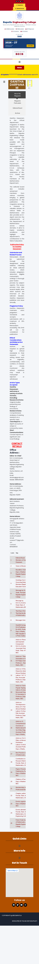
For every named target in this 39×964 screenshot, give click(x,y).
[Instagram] (22, 1)
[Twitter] (18, 1)
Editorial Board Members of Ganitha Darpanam (22, 560)
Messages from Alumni (23, 620)
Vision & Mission (21, 566)
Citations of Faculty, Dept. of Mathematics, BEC (22, 781)
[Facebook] (16, 1)
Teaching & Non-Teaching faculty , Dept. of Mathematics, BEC (23, 613)
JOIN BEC (30, 45)
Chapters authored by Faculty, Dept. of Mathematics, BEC (22, 796)
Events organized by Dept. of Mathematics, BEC (22, 804)
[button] (19, 5)
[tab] (17, 94)
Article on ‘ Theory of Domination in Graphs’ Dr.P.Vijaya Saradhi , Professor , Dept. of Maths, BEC (23, 661)
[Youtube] (20, 1)
